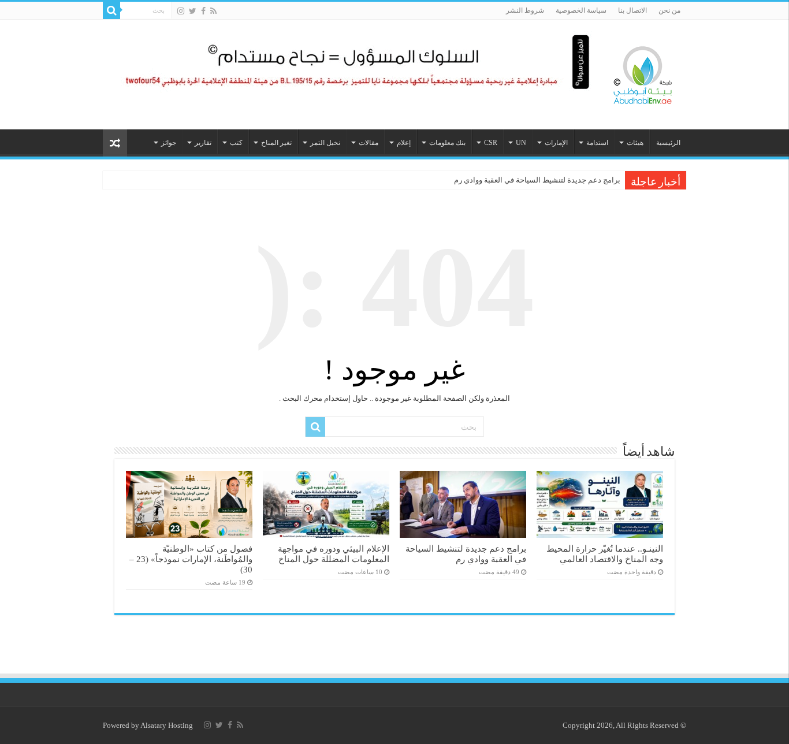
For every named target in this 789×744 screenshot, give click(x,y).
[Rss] (213, 11)
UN (521, 143)
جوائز (168, 143)
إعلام (404, 143)
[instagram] (180, 11)
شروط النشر (525, 10)
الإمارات (556, 143)
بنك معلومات (447, 143)
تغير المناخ (276, 143)
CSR (490, 143)
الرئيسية (668, 143)
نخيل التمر (325, 143)
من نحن (669, 10)
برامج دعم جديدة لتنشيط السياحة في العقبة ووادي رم (537, 180)
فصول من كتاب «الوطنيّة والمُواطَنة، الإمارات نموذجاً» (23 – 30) (190, 559)
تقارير (203, 143)
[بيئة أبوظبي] (643, 72)
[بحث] (111, 10)
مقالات (368, 143)
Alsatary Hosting (166, 725)
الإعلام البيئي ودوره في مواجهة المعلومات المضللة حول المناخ (333, 554)
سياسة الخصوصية (581, 10)
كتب (236, 143)
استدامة (597, 143)
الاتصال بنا (632, 10)
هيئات (635, 143)
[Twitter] (193, 11)
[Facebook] (203, 11)
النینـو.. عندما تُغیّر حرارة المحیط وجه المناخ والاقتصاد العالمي (604, 554)
